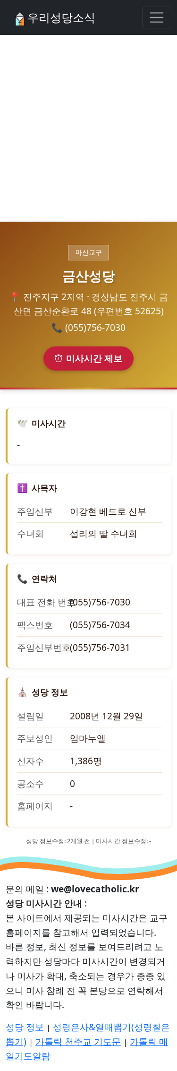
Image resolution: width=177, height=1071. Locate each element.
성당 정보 (25, 1026)
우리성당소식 (60, 17)
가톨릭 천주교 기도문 (78, 1041)
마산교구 (89, 252)
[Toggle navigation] (156, 17)
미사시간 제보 (94, 358)
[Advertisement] (88, 128)
